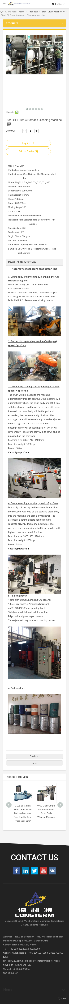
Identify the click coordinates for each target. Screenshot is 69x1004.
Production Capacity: (18, 244)
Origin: (11, 236)
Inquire (26, 143)
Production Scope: (17, 170)
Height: (11, 199)
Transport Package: (18, 219)
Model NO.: (14, 165)
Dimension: (13, 215)
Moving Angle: (15, 207)
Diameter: (13, 186)
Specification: (15, 228)
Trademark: (14, 232)
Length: (12, 190)
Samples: (12, 248)
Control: (12, 211)
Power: (11, 203)
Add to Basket (26, 151)
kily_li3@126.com (12, 960)
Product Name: (15, 174)
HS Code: (13, 240)
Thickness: (13, 195)
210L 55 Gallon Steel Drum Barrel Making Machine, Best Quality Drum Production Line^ (23, 813)
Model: (11, 182)
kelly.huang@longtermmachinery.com (41, 960)
